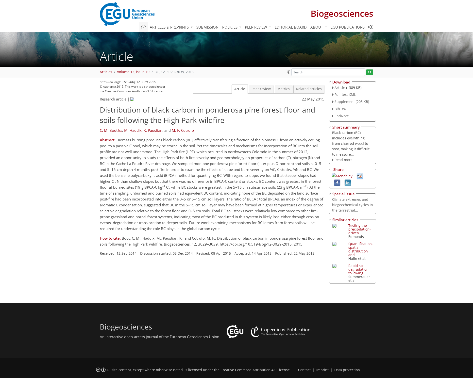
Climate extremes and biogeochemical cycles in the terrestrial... (352, 205)
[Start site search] (369, 72)
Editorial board (291, 27)
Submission (207, 27)
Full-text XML (345, 94)
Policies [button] (230, 27)
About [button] (317, 27)
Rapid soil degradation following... (358, 269)
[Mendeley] (342, 175)
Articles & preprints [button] (170, 27)
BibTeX (340, 108)
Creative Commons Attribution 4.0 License (255, 370)
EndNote (342, 116)
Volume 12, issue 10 (133, 72)
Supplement (345, 101)
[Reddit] (359, 175)
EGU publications (348, 27)
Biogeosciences (342, 13)
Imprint (322, 370)
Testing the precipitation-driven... (359, 229)
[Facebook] (337, 182)
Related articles (309, 89)
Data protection (347, 370)
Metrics (283, 89)
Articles (106, 72)
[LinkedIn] (347, 182)
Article (239, 89)
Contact (304, 370)
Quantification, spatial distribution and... (360, 249)
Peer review (261, 89)
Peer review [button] (256, 27)
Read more (344, 159)
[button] (288, 72)
